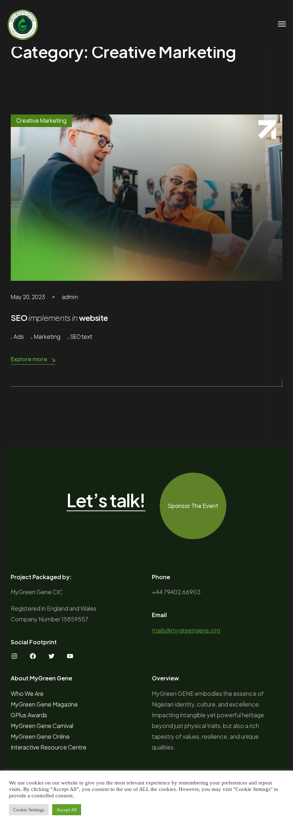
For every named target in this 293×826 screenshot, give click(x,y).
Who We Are (27, 693)
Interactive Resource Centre (48, 747)
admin (70, 297)
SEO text (81, 336)
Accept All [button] (66, 809)
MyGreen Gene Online (40, 736)
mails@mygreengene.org (186, 630)
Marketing (47, 336)
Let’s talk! (105, 500)
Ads (19, 336)
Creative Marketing (41, 120)
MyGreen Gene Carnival (42, 725)
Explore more (29, 359)
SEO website (59, 318)
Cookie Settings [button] (28, 809)
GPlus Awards (29, 715)
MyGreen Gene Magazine (44, 704)
